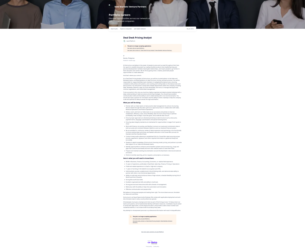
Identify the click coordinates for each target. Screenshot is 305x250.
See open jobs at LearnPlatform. (135, 48)
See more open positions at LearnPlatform (152, 232)
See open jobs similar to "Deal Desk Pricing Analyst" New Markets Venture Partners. (149, 50)
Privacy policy (149, 246)
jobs (114, 29)
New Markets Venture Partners (130, 6)
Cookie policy (156, 246)
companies (126, 29)
